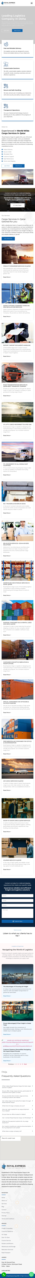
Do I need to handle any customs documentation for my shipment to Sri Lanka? (16, 1127)
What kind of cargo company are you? (13, 1106)
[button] (31, 3)
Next (25, 1064)
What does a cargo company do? (12, 1131)
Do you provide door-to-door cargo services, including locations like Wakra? (15, 1096)
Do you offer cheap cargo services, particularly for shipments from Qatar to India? (16, 1091)
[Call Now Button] (4, 1274)
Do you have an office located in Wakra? (14, 1114)
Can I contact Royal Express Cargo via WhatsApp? (16, 1118)
